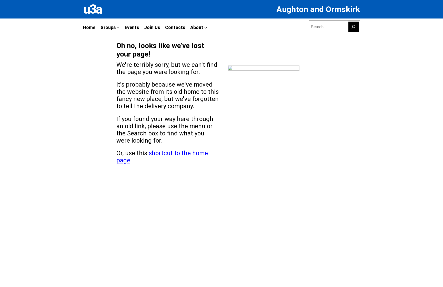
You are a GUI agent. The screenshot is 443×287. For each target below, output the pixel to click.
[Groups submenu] (118, 27)
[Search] (353, 27)
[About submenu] (205, 27)
